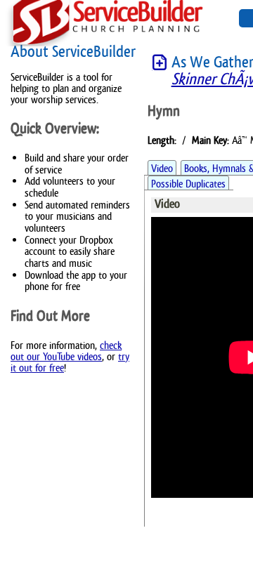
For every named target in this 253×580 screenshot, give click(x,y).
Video (162, 168)
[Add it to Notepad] (159, 63)
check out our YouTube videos (66, 350)
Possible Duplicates (188, 183)
